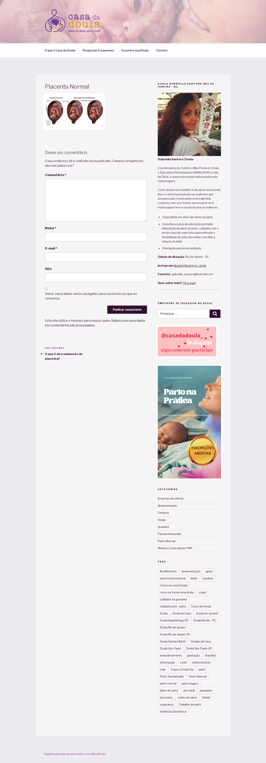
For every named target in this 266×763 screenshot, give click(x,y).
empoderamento (171, 655)
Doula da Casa (182, 613)
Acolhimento (168, 571)
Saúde (206, 697)
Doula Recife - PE (204, 620)
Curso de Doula (201, 606)
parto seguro (189, 683)
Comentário (55, 175)
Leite (183, 662)
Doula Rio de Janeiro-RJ (175, 634)
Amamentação (167, 505)
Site (48, 269)
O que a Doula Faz (182, 669)
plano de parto (169, 690)
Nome (50, 228)
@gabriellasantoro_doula (190, 265)
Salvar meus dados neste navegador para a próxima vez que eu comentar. (91, 296)
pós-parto (166, 697)
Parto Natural (197, 676)
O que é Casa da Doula (60, 50)
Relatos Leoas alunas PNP (175, 548)
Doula (161, 520)
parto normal (168, 683)
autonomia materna (173, 578)
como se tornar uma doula (177, 592)
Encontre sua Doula (135, 50)
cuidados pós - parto (173, 606)
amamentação (191, 571)
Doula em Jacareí (207, 613)
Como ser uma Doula (173, 585)
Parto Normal (166, 541)
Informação (167, 662)
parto (202, 669)
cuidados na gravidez (173, 599)
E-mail (51, 248)
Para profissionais (169, 534)
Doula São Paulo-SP (199, 648)
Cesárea (163, 512)
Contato (162, 50)
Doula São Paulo (170, 648)
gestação (193, 655)
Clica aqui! (189, 283)
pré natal (189, 690)
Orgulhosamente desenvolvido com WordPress (75, 754)
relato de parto (187, 697)
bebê (194, 578)
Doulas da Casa (201, 641)
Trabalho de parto (190, 704)
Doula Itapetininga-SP (174, 620)
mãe (163, 669)
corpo (202, 592)
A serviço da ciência (170, 498)
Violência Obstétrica (173, 711)
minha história (201, 662)
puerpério (206, 690)
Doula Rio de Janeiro (173, 627)
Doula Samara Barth (173, 641)
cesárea (207, 578)
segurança (167, 704)
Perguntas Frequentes (98, 50)
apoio (209, 571)
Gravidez (163, 527)
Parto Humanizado (172, 676)
